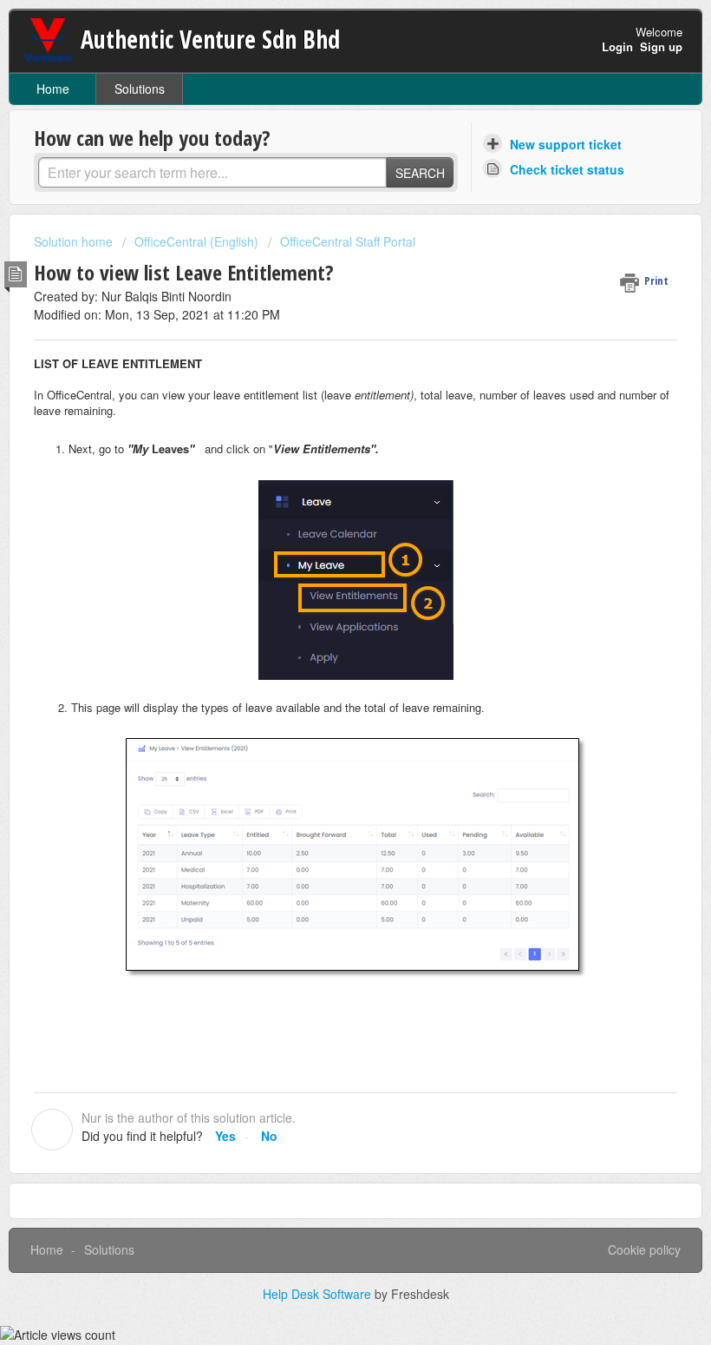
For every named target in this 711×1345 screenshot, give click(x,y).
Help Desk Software (319, 1293)
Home (52, 88)
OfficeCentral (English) (196, 241)
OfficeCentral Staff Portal (347, 241)
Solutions (139, 88)
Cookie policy (644, 1249)
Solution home (75, 241)
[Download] (323, 668)
